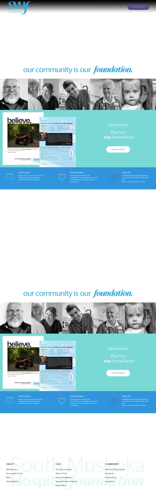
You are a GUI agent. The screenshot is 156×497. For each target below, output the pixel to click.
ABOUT (57, 7)
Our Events (109, 473)
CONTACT (119, 7)
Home (48, 7)
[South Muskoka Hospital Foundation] (18, 8)
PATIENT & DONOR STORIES (100, 7)
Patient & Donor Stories (115, 469)
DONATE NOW (138, 7)
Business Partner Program (66, 481)
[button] (118, 149)
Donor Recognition (64, 477)
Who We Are (11, 469)
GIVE (68, 7)
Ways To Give (61, 473)
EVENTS (78, 7)
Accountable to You (14, 473)
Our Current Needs (63, 469)
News (8, 477)
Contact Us (109, 481)
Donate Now (61, 485)
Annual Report (12, 481)
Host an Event (110, 477)
